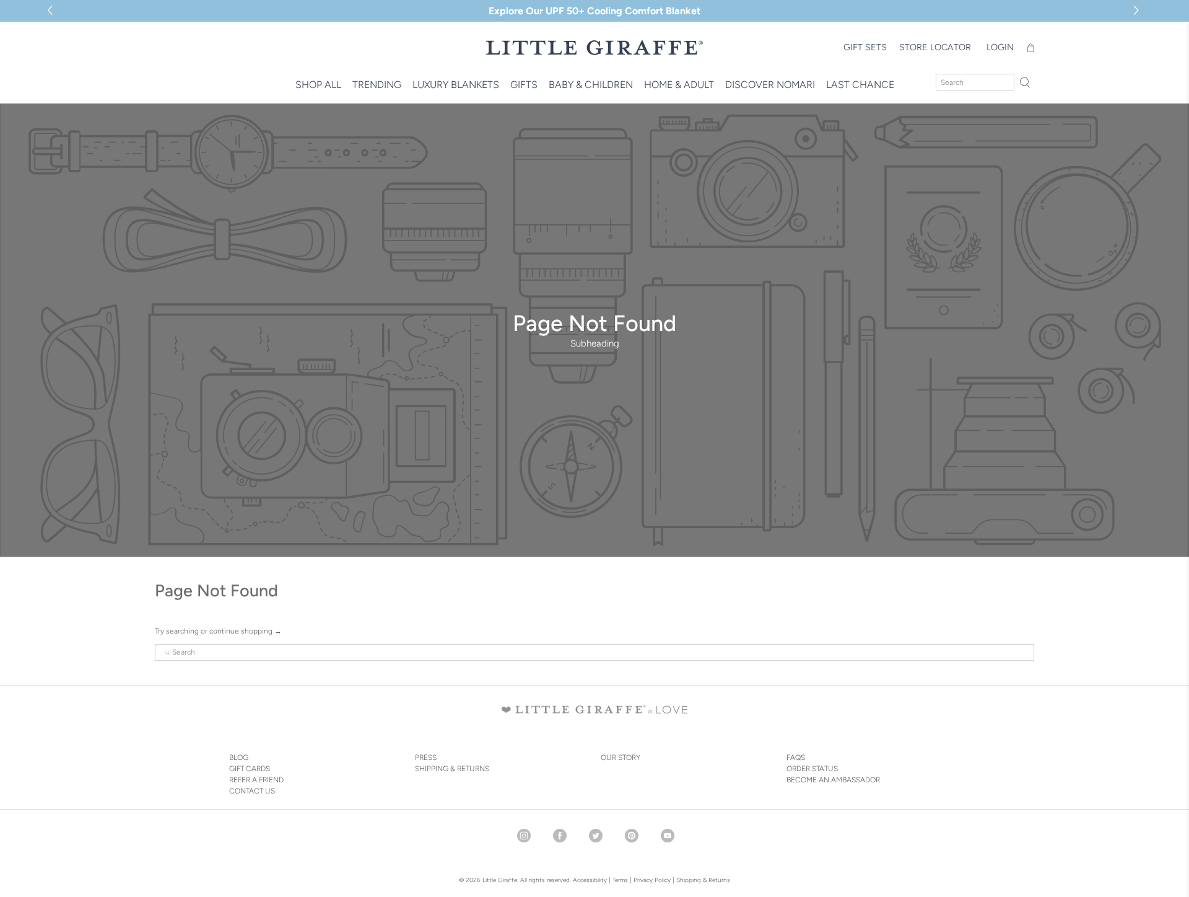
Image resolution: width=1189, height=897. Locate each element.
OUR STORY (620, 757)
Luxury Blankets (455, 85)
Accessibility (590, 880)
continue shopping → (245, 631)
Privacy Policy (651, 880)
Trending (376, 85)
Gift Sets (865, 47)
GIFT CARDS (249, 768)
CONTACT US (252, 791)
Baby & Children (591, 85)
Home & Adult (679, 85)
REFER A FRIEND (256, 779)
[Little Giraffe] (594, 47)
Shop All (318, 85)
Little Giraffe (499, 880)
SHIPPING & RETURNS (452, 768)
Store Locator (935, 47)
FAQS (795, 757)
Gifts (524, 85)
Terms (620, 880)
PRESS (426, 757)
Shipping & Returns (703, 880)
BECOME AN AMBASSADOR (833, 779)
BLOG (238, 757)
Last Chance (860, 85)
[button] (1138, 11)
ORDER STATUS (812, 768)
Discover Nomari (770, 85)
